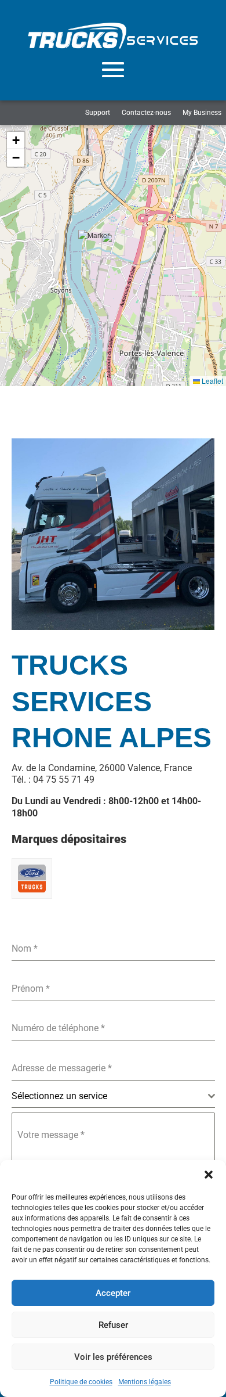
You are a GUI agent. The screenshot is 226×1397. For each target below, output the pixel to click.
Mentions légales (144, 1382)
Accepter (113, 1293)
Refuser (113, 1325)
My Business (202, 113)
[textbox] (110, 1096)
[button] (208, 1174)
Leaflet (211, 381)
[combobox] (113, 1096)
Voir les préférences (113, 1357)
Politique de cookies (81, 1382)
